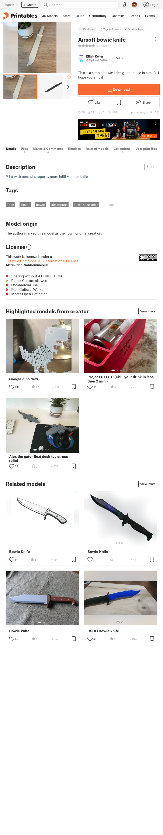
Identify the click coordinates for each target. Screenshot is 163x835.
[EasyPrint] (124, 4)
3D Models (89, 29)
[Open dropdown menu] (155, 39)
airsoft (25, 205)
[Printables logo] (20, 16)
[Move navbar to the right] (157, 15)
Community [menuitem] (98, 16)
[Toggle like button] (11, 386)
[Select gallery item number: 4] (48, 370)
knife (10, 205)
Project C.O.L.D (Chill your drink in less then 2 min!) (120, 379)
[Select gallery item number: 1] (36, 370)
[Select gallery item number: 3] (44, 370)
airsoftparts (59, 205)
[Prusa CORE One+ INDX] (119, 129)
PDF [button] (152, 167)
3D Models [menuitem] (50, 16)
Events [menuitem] (150, 16)
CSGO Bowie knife (103, 631)
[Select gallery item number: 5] (127, 370)
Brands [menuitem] (134, 16)
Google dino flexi (23, 379)
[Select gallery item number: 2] (41, 370)
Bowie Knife (19, 552)
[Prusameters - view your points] (134, 4)
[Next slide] (67, 87)
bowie (40, 205)
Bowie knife (19, 631)
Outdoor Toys (135, 29)
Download (121, 89)
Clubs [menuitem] (80, 16)
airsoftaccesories (86, 205)
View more (148, 311)
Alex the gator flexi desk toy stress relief (38, 458)
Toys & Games (111, 29)
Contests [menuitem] (118, 16)
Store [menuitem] (66, 16)
